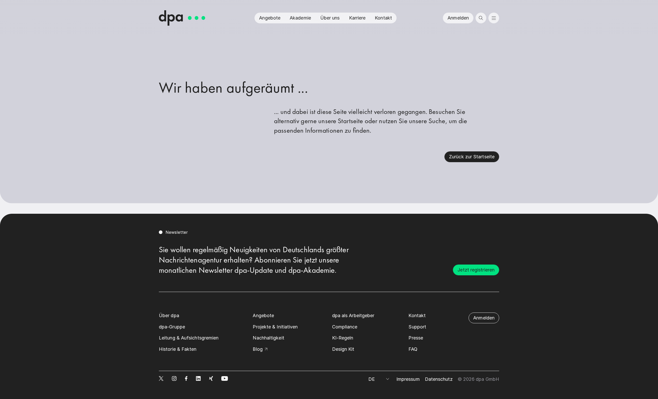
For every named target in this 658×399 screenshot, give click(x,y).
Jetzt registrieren (476, 270)
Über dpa (169, 315)
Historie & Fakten (178, 349)
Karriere (357, 18)
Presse (415, 337)
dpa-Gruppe (172, 326)
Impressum (408, 379)
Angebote (269, 18)
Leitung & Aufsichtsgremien (188, 337)
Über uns (330, 18)
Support (417, 326)
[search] (481, 18)
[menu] (493, 18)
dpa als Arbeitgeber (353, 315)
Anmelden (458, 18)
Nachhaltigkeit (268, 337)
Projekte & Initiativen (275, 326)
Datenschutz (439, 379)
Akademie (300, 18)
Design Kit (343, 349)
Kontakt (383, 18)
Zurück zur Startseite (472, 156)
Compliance (345, 326)
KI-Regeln (342, 337)
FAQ (412, 349)
